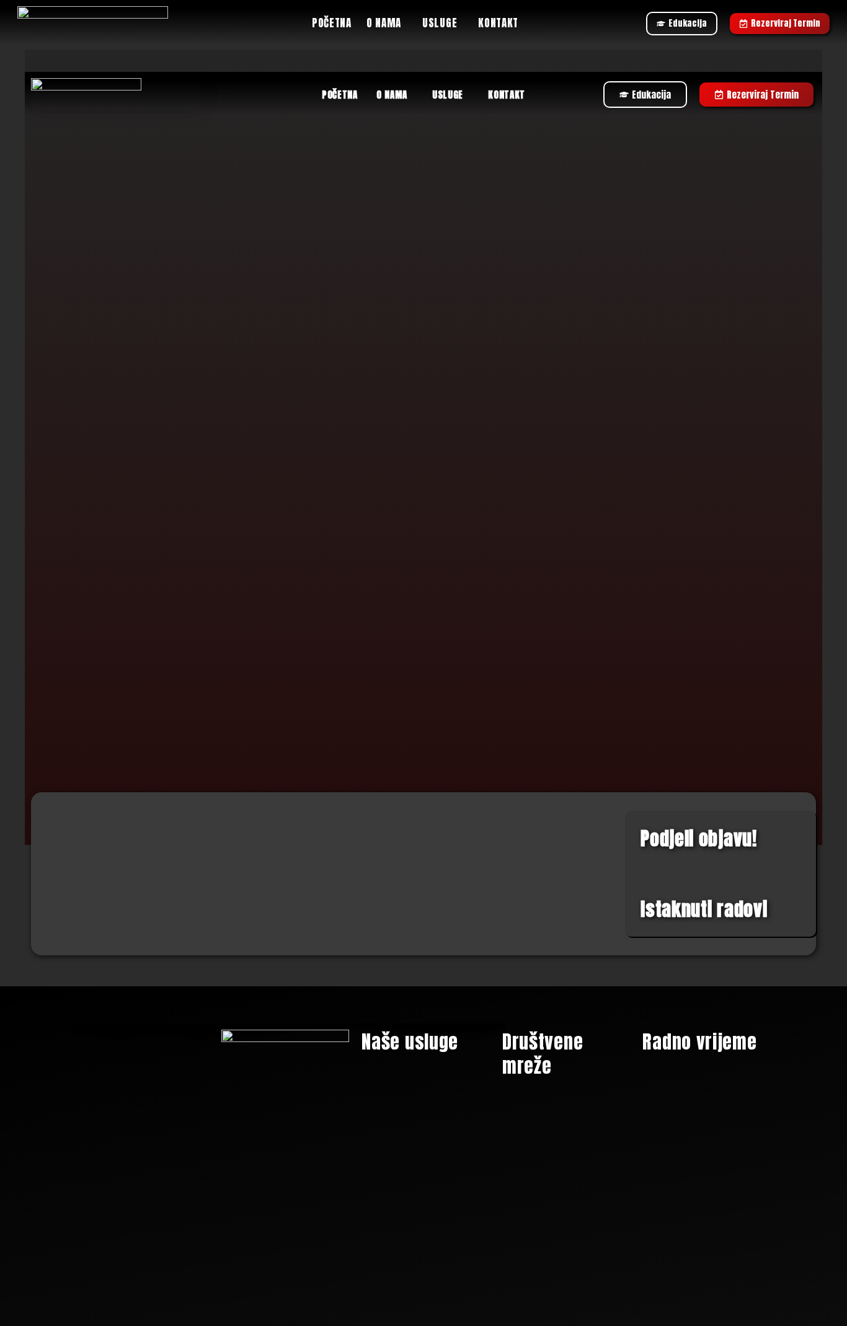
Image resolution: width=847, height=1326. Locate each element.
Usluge (439, 23)
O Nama (383, 23)
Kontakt (498, 23)
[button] (387, 23)
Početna (332, 23)
